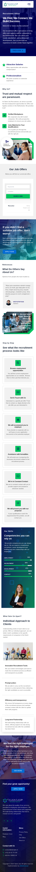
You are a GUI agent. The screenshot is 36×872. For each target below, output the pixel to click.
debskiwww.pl (24, 866)
